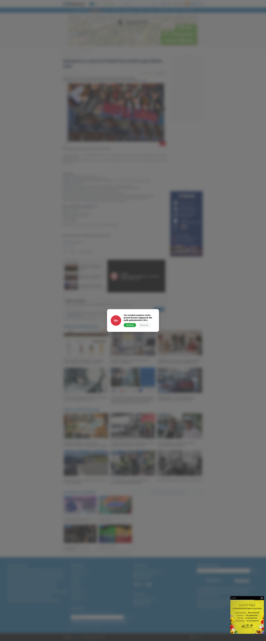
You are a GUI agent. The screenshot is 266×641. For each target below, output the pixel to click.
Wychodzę (144, 325)
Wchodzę (130, 325)
